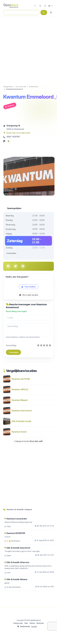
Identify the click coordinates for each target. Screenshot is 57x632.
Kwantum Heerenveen (22, 410)
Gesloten (10, 105)
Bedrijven (40, 623)
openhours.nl (35, 620)
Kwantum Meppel (20, 400)
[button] (50, 5)
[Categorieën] (45, 5)
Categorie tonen (28, 441)
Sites (26, 623)
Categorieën (18, 623)
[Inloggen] (40, 5)
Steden (32, 623)
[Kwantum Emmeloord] (29, 176)
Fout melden (11, 253)
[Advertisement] (28, 48)
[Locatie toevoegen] (35, 5)
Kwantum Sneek (19, 432)
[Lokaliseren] (50, 12)
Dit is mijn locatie (30, 295)
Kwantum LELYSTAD (21, 379)
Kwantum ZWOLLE (20, 389)
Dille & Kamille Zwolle (21, 421)
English (34, 626)
